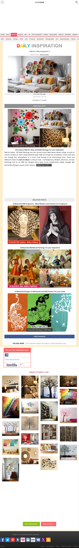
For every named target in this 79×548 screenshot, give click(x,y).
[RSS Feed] (48, 539)
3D (29, 34)
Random (8, 39)
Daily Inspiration (56, 343)
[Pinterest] (12, 539)
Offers (74, 34)
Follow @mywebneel (12, 359)
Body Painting (64, 39)
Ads (26, 39)
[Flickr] (33, 539)
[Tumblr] (18, 539)
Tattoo (73, 39)
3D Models (40, 39)
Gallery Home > (48, 524)
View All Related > (31, 524)
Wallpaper (53, 34)
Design (20, 34)
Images (13, 34)
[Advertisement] (39, 18)
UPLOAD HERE (18, 343)
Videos (61, 34)
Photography (37, 34)
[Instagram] (28, 539)
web (39, 2)
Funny (45, 34)
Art (25, 34)
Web (21, 39)
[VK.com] (38, 539)
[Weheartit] (23, 539)
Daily (8, 34)
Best (2, 39)
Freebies (68, 34)
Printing (32, 39)
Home (3, 34)
